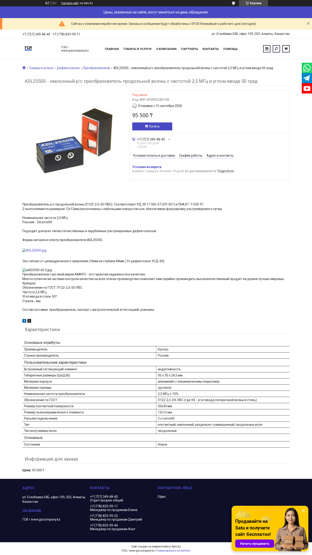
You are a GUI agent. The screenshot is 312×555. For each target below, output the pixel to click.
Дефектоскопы (68, 68)
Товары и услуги (137, 49)
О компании (166, 49)
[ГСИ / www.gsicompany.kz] (39, 49)
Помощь (230, 49)
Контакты (211, 49)
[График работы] (266, 48)
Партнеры (189, 49)
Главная (112, 49)
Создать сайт (70, 3)
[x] (29, 321)
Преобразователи (96, 68)
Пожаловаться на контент (173, 550)
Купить (154, 126)
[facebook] (24, 321)
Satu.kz (176, 546)
